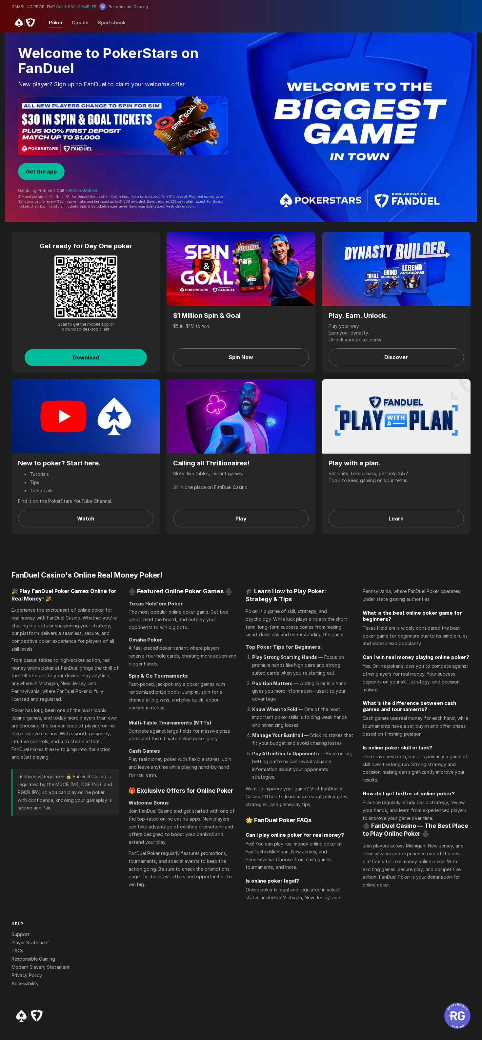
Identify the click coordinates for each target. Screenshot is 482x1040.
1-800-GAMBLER (81, 190)
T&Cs (17, 950)
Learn (396, 518)
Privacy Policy (26, 975)
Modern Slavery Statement (40, 967)
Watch (85, 518)
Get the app (41, 171)
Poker (56, 22)
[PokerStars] (29, 1016)
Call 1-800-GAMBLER (76, 6)
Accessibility (25, 983)
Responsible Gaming (33, 959)
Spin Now (241, 357)
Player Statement (30, 942)
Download (86, 357)
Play (241, 518)
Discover (396, 357)
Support (20, 934)
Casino (80, 22)
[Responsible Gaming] (457, 1016)
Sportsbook (112, 22)
